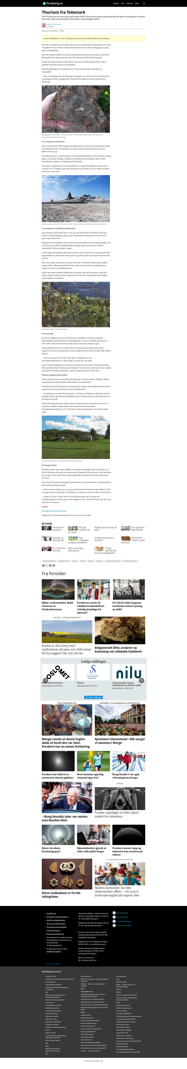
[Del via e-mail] (53, 565)
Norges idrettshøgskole (88, 1031)
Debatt (116, 3)
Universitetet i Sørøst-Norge (125, 1038)
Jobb (137, 3)
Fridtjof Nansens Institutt (53, 1005)
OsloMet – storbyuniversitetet (90, 1051)
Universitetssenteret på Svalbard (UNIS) (128, 1041)
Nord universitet (86, 1015)
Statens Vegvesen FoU (123, 1005)
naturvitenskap (130, 561)
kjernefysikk (63, 561)
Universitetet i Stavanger (124, 1035)
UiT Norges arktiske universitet (126, 1022)
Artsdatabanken (50, 982)
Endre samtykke (53, 964)
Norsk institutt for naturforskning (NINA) (94, 1045)
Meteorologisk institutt (52, 1040)
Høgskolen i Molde (51, 1013)
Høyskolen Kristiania (52, 1024)
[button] (45, 680)
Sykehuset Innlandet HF (123, 1013)
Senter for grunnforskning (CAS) (126, 995)
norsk (74, 515)
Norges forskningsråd (88, 1026)
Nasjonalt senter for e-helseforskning (93, 1002)
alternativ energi (113, 561)
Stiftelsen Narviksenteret (124, 1008)
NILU (47, 1053)
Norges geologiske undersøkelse (91, 1029)
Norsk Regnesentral (87, 1037)
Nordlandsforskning (87, 1018)
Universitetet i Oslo (122, 1033)
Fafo (46, 992)
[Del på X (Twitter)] (46, 565)
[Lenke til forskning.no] (75, 2)
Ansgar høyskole (50, 976)
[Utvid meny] (144, 3)
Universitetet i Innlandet (123, 1030)
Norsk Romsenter (86, 1040)
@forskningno (122, 913)
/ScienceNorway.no (124, 925)
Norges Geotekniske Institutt (90, 1020)
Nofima (83, 1012)
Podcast (129, 3)
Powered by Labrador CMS (93, 1061)
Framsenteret (49, 1002)
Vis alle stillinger (93, 697)
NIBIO (47, 1046)
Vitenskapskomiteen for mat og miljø (128, 1052)
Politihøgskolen (121, 976)
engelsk (83, 515)
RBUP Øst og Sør (121, 982)
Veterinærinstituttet (122, 1046)
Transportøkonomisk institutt (125, 1019)
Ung (122, 3)
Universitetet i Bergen (123, 1027)
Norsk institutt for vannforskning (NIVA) (93, 1048)
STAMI (118, 1002)
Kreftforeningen (50, 1033)
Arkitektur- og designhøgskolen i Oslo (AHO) (59, 979)
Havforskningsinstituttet (53, 1011)
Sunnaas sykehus (121, 1011)
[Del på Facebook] (43, 565)
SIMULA (118, 989)
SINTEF (118, 992)
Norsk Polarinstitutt (87, 1034)
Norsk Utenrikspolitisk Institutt (91, 1042)
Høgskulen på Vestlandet (53, 1022)
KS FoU (47, 1030)
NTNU (83, 989)
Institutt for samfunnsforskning (55, 1027)
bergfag (99, 561)
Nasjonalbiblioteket (87, 991)
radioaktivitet (49, 561)
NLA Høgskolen (86, 976)
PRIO (117, 979)
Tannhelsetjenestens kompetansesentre (129, 1016)
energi (90, 561)
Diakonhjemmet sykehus (53, 984)
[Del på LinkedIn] (50, 565)
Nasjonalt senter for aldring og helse (92, 999)
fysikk (82, 561)
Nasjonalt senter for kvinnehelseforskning (94, 1005)
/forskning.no (122, 917)
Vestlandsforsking (122, 1044)
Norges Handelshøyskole (89, 1023)
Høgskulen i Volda (51, 1019)
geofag (74, 561)
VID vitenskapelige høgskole (125, 1049)
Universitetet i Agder (122, 1024)
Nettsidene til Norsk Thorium (54, 511)
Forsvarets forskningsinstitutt (54, 1000)
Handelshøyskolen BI (52, 1008)
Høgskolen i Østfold (51, 1016)
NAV (46, 1043)
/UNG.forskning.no (124, 921)
